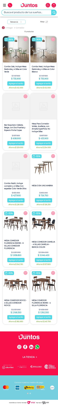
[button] (27, 393)
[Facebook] (26, 348)
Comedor (20, 28)
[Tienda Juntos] (29, 5)
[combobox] (29, 12)
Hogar (10, 28)
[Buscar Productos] (54, 12)
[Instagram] (20, 348)
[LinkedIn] (32, 348)
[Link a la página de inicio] (3, 27)
